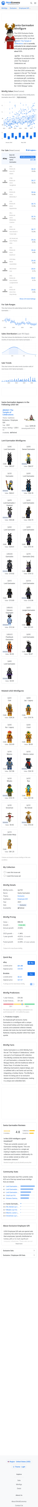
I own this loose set (13, 872)
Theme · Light (20, 1467)
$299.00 (32, 426)
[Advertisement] (20, 16)
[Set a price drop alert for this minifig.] (32, 984)
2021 (8, 425)
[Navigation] (33, 3)
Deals (19, 1488)
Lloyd (11, 1195)
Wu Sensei (12, 1207)
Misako (11, 1210)
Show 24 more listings (27, 299)
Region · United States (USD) (20, 1462)
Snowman (12, 1216)
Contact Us (19, 1505)
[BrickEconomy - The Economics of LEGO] (10, 3)
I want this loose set (13, 876)
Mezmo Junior (14, 1213)
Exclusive (13, 8)
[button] (9, 310)
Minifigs (4, 8)
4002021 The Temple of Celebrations (8, 412)
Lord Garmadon (14, 1186)
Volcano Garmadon (16, 1198)
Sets (19, 1480)
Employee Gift (24, 8)
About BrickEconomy (19, 1501)
